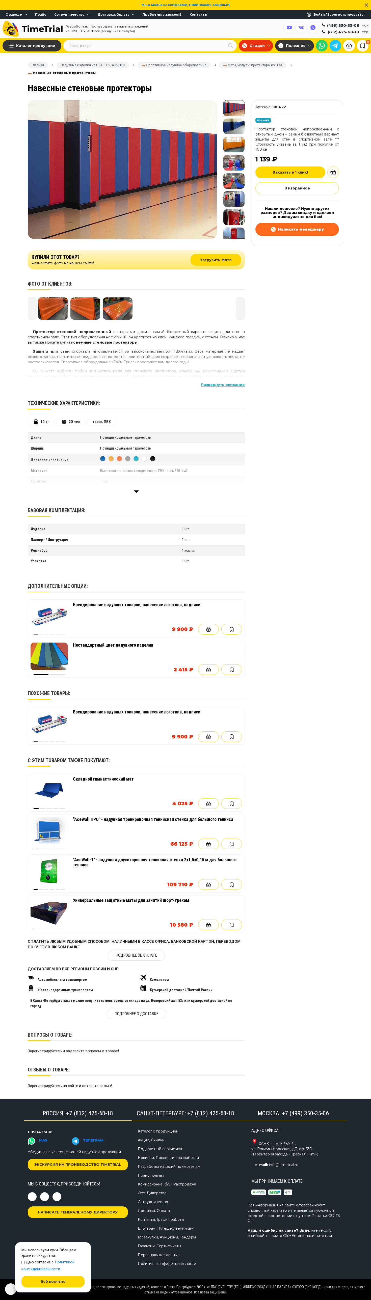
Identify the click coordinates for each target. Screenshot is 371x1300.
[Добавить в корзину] (208, 629)
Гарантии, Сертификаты (159, 1246)
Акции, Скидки (151, 1140)
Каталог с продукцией (158, 1131)
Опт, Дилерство (152, 1193)
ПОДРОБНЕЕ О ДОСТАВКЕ (136, 1013)
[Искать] (230, 45)
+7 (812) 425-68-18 (89, 1113)
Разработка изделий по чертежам (169, 1166)
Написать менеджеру (301, 229)
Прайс (40, 14)
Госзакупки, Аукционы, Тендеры (167, 1237)
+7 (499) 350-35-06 (305, 1113)
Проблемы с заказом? (162, 14)
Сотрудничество (69, 14)
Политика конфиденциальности (167, 1263)
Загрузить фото (216, 260)
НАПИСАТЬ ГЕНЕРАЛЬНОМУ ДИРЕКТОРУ (78, 1212)
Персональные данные (159, 1255)
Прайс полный (151, 1175)
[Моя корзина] (349, 45)
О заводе (14, 14)
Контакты (198, 14)
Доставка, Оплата (113, 14)
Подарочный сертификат (161, 1149)
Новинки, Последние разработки (168, 1157)
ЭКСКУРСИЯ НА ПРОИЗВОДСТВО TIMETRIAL (77, 1164)
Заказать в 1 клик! (290, 172)
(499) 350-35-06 (347, 25)
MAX (43, 1140)
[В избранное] (231, 629)
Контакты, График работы (161, 1219)
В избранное (297, 188)
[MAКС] (322, 45)
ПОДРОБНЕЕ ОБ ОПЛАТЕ (136, 955)
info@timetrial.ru (283, 1165)
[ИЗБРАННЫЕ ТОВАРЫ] (363, 45)
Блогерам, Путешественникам (165, 1228)
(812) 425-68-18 (348, 32)
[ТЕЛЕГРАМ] (335, 45)
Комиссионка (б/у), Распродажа (167, 1184)
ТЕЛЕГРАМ (93, 1140)
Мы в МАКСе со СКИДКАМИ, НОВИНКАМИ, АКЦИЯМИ (186, 5)
